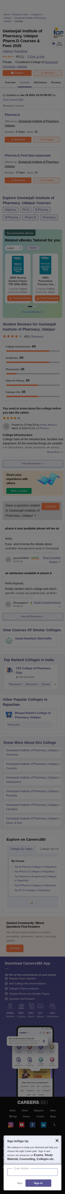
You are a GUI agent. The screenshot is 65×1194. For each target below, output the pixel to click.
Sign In (38, 1183)
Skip (19, 1183)
